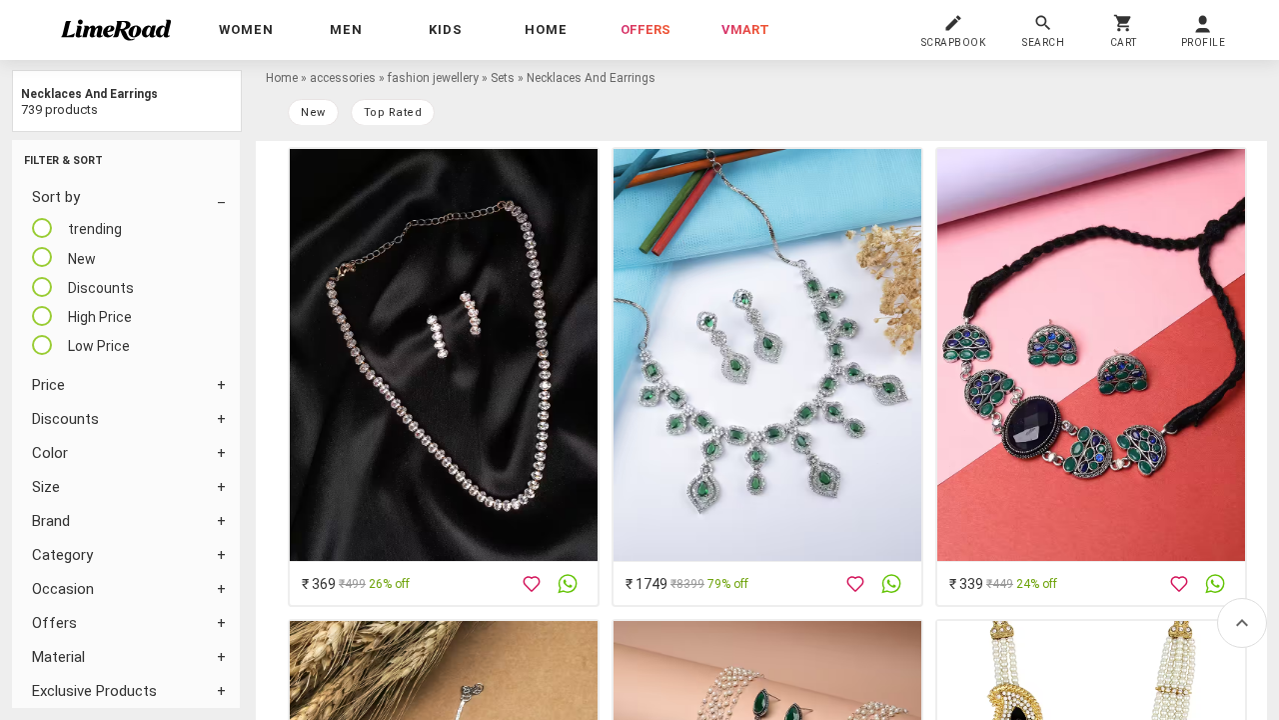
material (58, 657)
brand (51, 521)
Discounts (65, 419)
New (313, 112)
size (46, 487)
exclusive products (94, 691)
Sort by (56, 197)
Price (48, 385)
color (50, 453)
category (62, 555)
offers (645, 29)
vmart (745, 29)
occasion (63, 589)
